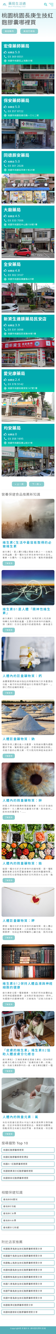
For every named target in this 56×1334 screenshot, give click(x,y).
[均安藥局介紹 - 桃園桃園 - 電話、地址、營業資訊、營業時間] (28, 435)
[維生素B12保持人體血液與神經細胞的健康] (28, 976)
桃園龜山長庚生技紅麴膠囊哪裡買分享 (22, 1262)
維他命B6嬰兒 (10, 1199)
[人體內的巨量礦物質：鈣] (28, 667)
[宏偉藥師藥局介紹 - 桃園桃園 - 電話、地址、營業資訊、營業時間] (28, 53)
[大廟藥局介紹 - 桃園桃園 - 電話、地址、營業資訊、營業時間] (28, 217)
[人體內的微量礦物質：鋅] (28, 792)
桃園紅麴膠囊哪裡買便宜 (16, 1157)
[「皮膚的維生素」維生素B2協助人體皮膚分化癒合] (28, 1043)
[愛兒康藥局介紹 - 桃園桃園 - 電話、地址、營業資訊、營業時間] (28, 380)
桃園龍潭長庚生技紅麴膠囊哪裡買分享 (22, 1248)
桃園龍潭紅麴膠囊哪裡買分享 (18, 1305)
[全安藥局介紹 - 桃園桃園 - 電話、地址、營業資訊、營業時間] (28, 271)
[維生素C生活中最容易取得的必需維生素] (28, 533)
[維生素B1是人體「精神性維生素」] (28, 602)
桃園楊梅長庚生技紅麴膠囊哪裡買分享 (22, 1277)
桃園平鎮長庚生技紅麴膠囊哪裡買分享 (22, 1290)
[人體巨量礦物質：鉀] (28, 914)
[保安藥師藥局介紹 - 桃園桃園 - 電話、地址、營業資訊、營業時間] (28, 107)
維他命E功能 (9, 1206)
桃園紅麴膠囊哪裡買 (13, 1150)
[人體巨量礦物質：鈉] (28, 730)
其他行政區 (29, 31)
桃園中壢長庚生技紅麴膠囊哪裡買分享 (22, 1298)
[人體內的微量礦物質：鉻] (28, 854)
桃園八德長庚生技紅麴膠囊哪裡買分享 (22, 1283)
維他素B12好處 (11, 1227)
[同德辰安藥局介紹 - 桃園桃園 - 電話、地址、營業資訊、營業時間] (28, 162)
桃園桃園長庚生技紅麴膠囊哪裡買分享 (22, 1269)
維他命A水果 (9, 1220)
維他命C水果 (9, 1213)
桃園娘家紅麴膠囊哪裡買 (16, 1178)
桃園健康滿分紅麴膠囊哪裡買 (18, 1171)
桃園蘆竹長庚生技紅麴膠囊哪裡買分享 (22, 1255)
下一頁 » (36, 484)
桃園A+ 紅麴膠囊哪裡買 (15, 1163)
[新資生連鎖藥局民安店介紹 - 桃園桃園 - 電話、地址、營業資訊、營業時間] (28, 326)
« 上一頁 (19, 484)
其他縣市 (9, 31)
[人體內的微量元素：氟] (28, 1108)
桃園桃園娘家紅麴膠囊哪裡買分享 (20, 1312)
